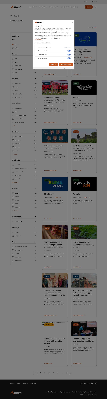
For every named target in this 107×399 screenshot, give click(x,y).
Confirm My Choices (66, 64)
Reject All (53, 64)
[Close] (72, 22)
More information (38, 39)
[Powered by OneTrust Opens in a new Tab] (68, 68)
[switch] (69, 51)
